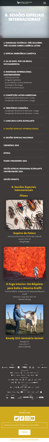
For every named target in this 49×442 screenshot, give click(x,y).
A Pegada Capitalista (13, 80)
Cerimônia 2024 (11, 145)
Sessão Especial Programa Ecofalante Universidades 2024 (23, 170)
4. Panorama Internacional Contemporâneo (18, 73)
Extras (7, 153)
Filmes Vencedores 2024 (15, 161)
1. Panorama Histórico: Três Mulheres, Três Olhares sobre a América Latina (23, 44)
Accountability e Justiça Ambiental (18, 83)
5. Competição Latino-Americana (20, 95)
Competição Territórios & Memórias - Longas (22, 111)
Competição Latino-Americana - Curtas (20, 98)
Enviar (24, 432)
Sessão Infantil (11, 179)
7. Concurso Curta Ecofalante (19, 121)
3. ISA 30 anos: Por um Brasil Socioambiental (18, 62)
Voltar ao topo (24, 413)
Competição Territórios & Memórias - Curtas (22, 113)
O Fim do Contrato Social (14, 88)
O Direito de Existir (12, 78)
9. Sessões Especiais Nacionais (18, 138)
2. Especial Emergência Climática (20, 54)
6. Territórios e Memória (16, 108)
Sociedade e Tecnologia (14, 85)
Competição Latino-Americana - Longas (20, 101)
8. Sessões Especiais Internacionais (21, 129)
